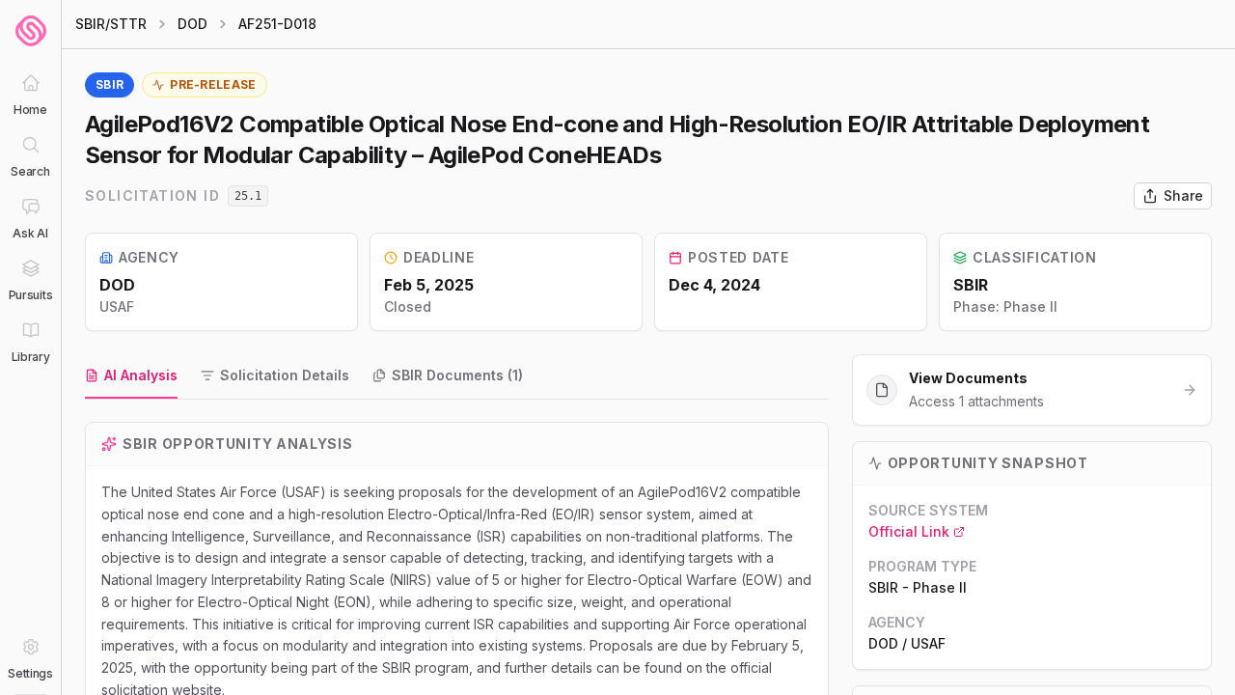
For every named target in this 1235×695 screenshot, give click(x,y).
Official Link (908, 531)
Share (1183, 195)
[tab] (131, 376)
